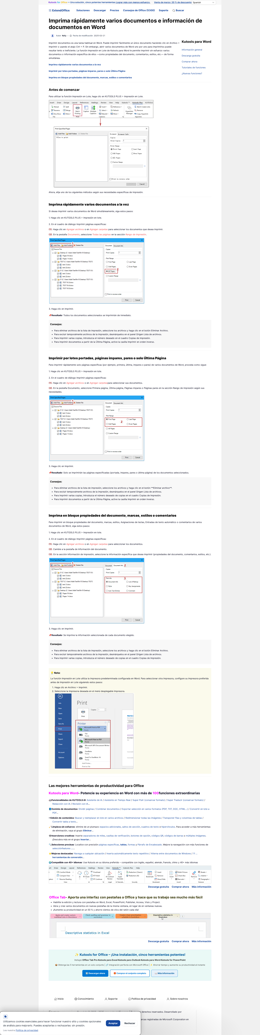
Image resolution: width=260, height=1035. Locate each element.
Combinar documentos (108, 809)
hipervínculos (168, 826)
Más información (201, 886)
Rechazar (129, 1023)
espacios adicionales (110, 826)
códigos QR (157, 835)
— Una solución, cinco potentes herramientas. (99, 2)
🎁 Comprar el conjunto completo (129, 973)
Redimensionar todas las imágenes (143, 818)
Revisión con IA (80, 803)
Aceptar (113, 1023)
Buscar (180, 10)
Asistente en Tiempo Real (117, 800)
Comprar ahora (189, 61)
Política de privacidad (143, 998)
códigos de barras (174, 835)
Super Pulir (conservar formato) (149, 800)
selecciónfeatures (62, 848)
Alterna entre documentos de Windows (171, 853)
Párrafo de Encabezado (150, 844)
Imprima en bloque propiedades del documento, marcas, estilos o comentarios (90, 77)
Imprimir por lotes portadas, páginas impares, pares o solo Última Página (87, 71)
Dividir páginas (86, 809)
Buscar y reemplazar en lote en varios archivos (99, 818)
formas (131, 844)
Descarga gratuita (191, 55)
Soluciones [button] (83, 10)
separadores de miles (94, 835)
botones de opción (140, 835)
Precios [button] (114, 10)
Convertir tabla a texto (64, 821)
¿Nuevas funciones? (192, 73)
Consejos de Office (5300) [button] (139, 10)
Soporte (163, 10)
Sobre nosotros (179, 998)
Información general (192, 49)
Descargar (100, 10)
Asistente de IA (94, 800)
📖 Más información (164, 973)
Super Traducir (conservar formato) (185, 800)
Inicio (61, 998)
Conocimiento (86, 998)
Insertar (85, 839)
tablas (123, 844)
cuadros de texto (150, 826)
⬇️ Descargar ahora (95, 973)
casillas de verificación (118, 835)
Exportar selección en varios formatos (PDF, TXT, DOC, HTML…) (155, 809)
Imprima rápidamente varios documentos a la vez (75, 64)
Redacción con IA (61, 803)
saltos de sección (131, 826)
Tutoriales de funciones (194, 67)
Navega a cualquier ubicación (89, 853)
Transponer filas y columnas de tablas (182, 818)
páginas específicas (109, 844)
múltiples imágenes (196, 835)
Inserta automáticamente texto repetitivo (128, 853)
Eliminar (87, 830)
